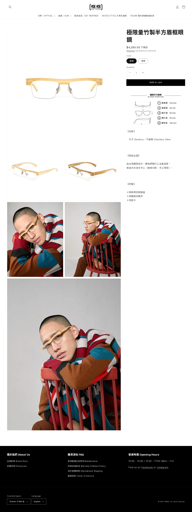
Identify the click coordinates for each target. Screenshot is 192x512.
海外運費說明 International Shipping (85, 471)
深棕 (143, 61)
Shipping (131, 51)
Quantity (130, 67)
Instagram (162, 467)
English (37, 501)
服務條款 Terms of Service (81, 476)
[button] (10, 7)
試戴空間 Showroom (17, 466)
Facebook (147, 467)
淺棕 (131, 61)
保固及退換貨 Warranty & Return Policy (87, 466)
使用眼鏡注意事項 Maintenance (83, 461)
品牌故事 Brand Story (17, 461)
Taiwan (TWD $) (16, 501)
